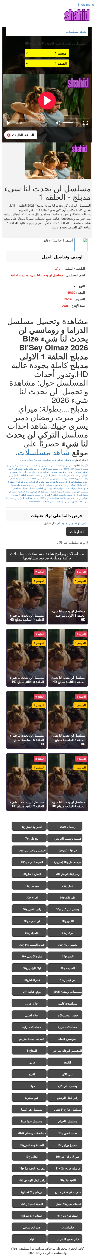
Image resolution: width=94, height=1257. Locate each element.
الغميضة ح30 (68, 968)
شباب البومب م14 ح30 (32, 945)
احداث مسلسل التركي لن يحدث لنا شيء (69, 481)
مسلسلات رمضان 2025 (68, 991)
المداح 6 (32, 1050)
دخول (84, 523)
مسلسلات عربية (67, 1027)
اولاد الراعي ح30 (32, 968)
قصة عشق (45, 481)
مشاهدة (62, 471)
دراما (37, 468)
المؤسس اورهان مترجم (67, 1050)
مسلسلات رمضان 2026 (32, 1133)
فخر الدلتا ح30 (32, 980)
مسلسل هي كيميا (31, 1109)
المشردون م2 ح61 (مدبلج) (67, 1216)
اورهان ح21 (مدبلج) (31, 1192)
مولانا (32, 1086)
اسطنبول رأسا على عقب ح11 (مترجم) (31, 851)
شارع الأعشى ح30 (32, 956)
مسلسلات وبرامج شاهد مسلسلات (57, 459)
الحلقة (85, 471)
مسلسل (77, 471)
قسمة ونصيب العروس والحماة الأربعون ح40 (67, 839)
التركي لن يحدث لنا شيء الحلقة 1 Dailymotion (50, 501)
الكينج (67, 1062)
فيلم (32, 1239)
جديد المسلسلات (67, 1015)
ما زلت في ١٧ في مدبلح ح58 (68, 1193)
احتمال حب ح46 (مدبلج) (68, 1204)
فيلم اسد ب (67, 1227)
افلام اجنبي (31, 1015)
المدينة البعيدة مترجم (32, 1039)
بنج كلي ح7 (31, 838)
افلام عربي (31, 1003)
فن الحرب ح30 (32, 921)
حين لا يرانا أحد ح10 (68, 1156)
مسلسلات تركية (31, 1027)
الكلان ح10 (31, 1156)
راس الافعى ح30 (32, 909)
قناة (31, 468)
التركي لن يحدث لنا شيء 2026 (45, 478)
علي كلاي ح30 (67, 897)
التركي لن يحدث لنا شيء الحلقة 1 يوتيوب (31, 494)
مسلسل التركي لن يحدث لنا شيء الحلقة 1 (38, 471)
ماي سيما (58, 468)
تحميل (70, 471)
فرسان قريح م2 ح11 (68, 1168)
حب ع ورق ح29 (67, 1145)
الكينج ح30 (68, 921)
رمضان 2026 (67, 827)
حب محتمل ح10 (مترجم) (67, 862)
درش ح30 (67, 886)
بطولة (26, 468)
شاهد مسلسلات (43, 451)
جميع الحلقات (46, 468)
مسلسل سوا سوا (31, 1121)
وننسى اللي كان (67, 1086)
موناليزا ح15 (32, 886)
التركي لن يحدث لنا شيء (60, 465)
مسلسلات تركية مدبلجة (30, 459)
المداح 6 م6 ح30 (32, 874)
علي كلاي (67, 1074)
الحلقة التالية (22, 134)
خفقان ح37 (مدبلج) (31, 1216)
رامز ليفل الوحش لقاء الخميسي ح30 (68, 875)
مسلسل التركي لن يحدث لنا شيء (36, 485)
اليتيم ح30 (67, 956)
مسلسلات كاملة (67, 1003)
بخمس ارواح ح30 (67, 945)
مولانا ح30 (67, 933)
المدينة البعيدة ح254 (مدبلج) (32, 1205)
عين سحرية (32, 1098)
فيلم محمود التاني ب (68, 1239)
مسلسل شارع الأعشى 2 (67, 1110)
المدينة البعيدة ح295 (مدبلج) (32, 863)
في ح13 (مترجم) (68, 850)
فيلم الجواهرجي (31, 1227)
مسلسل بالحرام (67, 1121)
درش (32, 1062)
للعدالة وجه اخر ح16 (32, 1145)
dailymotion (69, 468)
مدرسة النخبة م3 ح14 (32, 1168)
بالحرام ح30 (31, 933)
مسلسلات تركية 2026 (20, 478)
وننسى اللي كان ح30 (67, 909)
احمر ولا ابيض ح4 (31, 827)
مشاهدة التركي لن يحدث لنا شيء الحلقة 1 (29, 491)
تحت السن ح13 (67, 1133)
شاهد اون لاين (15, 468)
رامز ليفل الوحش (67, 1098)
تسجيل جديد (69, 523)
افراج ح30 (32, 897)
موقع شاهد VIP (32, 991)
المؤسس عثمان (67, 1039)
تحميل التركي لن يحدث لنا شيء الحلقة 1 (37, 475)
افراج (32, 1074)
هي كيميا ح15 (67, 980)
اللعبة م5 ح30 (68, 1180)
